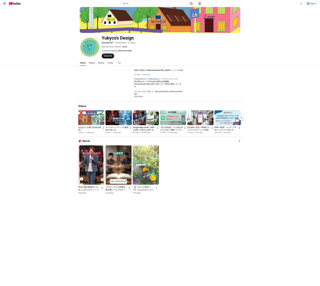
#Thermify (138, 79)
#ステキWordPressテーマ (153, 79)
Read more (138, 96)
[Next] (241, 117)
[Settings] (301, 3)
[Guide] (4, 3)
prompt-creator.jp (111, 51)
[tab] (83, 63)
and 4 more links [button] (125, 51)
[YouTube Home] (14, 3)
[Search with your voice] (199, 3)
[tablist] (160, 63)
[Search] (191, 3)
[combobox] (154, 3)
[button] (138, 96)
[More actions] (103, 127)
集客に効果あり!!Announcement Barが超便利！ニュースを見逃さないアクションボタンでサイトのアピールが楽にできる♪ (159, 70)
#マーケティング (171, 79)
